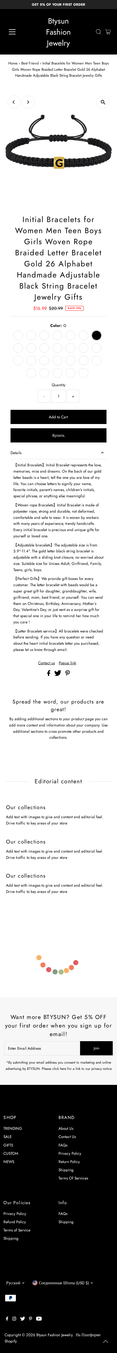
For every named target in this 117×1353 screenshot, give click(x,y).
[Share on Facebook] (49, 674)
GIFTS (8, 1145)
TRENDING (12, 1128)
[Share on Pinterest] (67, 674)
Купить (58, 435)
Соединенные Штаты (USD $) (64, 1283)
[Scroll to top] (105, 1341)
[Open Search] (98, 31)
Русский (13, 1283)
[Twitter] (22, 1319)
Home (13, 63)
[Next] (28, 102)
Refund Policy (14, 1222)
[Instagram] (14, 1319)
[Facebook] (7, 1319)
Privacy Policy (69, 1153)
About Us (65, 1128)
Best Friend (30, 63)
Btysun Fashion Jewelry (58, 32)
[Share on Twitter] (58, 674)
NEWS (8, 1161)
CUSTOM (10, 1153)
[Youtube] (39, 1319)
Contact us (46, 663)
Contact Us (67, 1136)
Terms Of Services (73, 1178)
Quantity (58, 385)
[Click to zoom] (103, 102)
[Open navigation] (17, 32)
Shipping (66, 1170)
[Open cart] (108, 32)
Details (16, 453)
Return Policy (69, 1161)
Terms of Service (16, 1230)
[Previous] (14, 102)
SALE (7, 1136)
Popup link (67, 663)
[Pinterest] (31, 1319)
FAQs (62, 1145)
